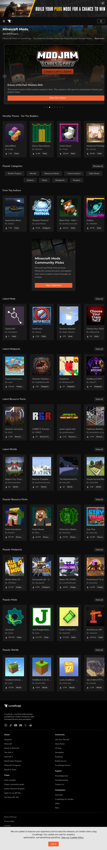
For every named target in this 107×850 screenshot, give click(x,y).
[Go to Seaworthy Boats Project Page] (15, 213)
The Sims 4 (8, 752)
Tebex (57, 804)
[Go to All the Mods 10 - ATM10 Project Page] (15, 573)
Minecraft (8, 744)
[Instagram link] (5, 725)
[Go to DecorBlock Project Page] (15, 139)
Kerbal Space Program (13, 761)
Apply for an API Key (12, 793)
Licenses (7, 825)
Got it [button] (53, 844)
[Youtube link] (15, 725)
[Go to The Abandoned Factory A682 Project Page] (69, 472)
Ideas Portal (59, 744)
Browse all (98, 166)
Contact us (59, 784)
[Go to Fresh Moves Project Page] (42, 522)
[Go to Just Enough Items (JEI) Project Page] (42, 623)
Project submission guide (14, 784)
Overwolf (59, 795)
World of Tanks (10, 770)
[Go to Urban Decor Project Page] (69, 139)
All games (8, 740)
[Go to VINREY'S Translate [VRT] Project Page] (42, 422)
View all (99, 299)
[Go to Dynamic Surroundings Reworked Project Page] (15, 422)
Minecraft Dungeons (12, 765)
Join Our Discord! (62, 740)
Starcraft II (8, 757)
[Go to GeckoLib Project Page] (15, 623)
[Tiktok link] (10, 725)
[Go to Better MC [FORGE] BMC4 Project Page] (69, 573)
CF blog (58, 748)
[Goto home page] (9, 21)
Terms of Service (10, 817)
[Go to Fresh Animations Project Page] (15, 522)
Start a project (10, 780)
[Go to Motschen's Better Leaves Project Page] (69, 522)
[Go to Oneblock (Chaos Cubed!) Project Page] (15, 673)
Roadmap (59, 757)
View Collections (53, 285)
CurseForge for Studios (64, 799)
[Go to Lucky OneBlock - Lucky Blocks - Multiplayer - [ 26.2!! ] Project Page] (69, 673)
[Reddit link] (30, 725)
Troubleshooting (61, 780)
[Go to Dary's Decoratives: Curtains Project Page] (42, 139)
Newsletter (59, 752)
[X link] (25, 725)
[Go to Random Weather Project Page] (69, 322)
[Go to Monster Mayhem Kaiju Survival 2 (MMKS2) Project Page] (42, 372)
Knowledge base (61, 776)
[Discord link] (20, 725)
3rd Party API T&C (11, 797)
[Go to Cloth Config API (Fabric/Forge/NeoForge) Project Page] (69, 623)
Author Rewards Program (14, 789)
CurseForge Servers (62, 765)
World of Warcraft (11, 748)
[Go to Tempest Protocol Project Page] (42, 213)
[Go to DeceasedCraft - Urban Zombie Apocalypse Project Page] (42, 573)
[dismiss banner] (102, 3)
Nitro (57, 808)
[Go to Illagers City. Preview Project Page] (15, 472)
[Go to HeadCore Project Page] (69, 372)
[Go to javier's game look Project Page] (69, 422)
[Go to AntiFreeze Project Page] (42, 322)
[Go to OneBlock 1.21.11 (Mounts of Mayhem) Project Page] (42, 673)
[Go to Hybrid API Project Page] (15, 322)
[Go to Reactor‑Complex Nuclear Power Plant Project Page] (42, 472)
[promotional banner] (53, 8)
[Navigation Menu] (4, 21)
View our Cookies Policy (72, 837)
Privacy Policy (9, 821)
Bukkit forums (60, 761)
